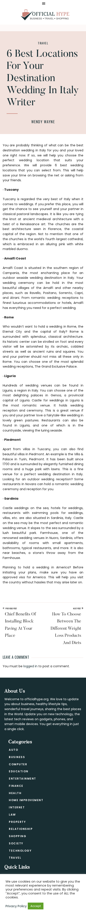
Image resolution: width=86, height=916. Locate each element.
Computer (18, 764)
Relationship (21, 829)
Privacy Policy (16, 906)
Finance (16, 786)
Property (17, 822)
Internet (17, 807)
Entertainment (22, 778)
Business (17, 757)
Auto (13, 750)
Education (18, 771)
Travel (43, 43)
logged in (30, 666)
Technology (20, 851)
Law (12, 814)
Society (16, 843)
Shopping (17, 836)
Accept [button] (35, 906)
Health (15, 793)
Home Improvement (26, 800)
